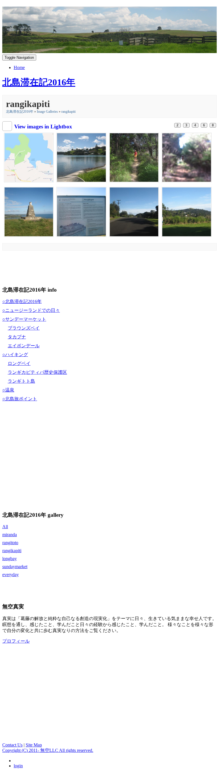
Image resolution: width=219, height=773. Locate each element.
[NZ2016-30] (134, 157)
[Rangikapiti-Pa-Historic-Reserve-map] (29, 157)
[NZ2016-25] (186, 211)
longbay (9, 558)
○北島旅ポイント (19, 398)
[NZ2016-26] (134, 211)
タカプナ (17, 336)
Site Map (34, 744)
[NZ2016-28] (29, 211)
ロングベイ (19, 363)
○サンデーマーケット (24, 319)
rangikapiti (68, 112)
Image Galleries (47, 112)
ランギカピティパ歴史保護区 (37, 372)
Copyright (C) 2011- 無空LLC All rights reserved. (47, 750)
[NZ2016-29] (186, 157)
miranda (9, 534)
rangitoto (10, 542)
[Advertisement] (106, 267)
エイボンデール (24, 345)
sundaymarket (14, 566)
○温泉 (8, 389)
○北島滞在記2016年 (22, 301)
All (5, 526)
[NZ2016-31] (81, 157)
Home (19, 67)
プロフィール (16, 641)
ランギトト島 (21, 381)
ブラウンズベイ (24, 328)
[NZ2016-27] (81, 211)
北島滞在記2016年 (19, 112)
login (18, 765)
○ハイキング (15, 354)
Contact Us (12, 744)
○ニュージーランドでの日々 (31, 310)
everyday (10, 574)
